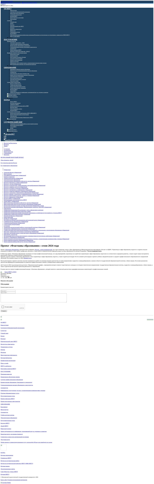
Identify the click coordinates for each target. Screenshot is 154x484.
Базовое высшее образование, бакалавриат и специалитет (16, 382)
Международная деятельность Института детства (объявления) (21, 202)
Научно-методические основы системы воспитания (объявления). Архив (24, 205)
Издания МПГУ (5, 474)
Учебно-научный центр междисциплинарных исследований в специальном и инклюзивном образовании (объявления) (36, 230)
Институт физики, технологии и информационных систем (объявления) (23, 194)
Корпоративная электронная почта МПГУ (15, 200)
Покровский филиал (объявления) (13, 215)
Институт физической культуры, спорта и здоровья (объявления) (21, 195)
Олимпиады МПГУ (6, 458)
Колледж (6, 144)
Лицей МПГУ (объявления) (11, 201)
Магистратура (4, 409)
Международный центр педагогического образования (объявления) (22, 204)
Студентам (7, 149)
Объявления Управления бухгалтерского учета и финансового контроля (23, 210)
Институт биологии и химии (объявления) (15, 182)
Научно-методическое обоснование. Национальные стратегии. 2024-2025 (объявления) (27, 207)
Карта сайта (4, 480)
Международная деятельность (9, 355)
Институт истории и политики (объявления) (16, 188)
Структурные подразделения (12, 224)
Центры (3, 349)
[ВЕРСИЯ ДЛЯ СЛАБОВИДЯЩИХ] (9, 134)
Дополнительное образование (12, 179)
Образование (7, 208)
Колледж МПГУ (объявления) (12, 198)
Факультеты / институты (10, 234)
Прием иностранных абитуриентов (10, 401)
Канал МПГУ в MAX (10, 272)
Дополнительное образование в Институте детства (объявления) (21, 181)
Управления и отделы (7, 347)
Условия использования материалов (17, 480)
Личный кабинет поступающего (11, 2)
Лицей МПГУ (4, 426)
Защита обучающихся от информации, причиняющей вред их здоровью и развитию (24, 431)
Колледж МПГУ (5, 423)
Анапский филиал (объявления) (12, 172)
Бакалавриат (4, 407)
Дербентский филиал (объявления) (13, 178)
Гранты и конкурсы (9, 177)
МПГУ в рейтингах (6, 366)
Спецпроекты (7, 153)
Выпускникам (8, 174)
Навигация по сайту (7, 5)
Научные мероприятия (7, 455)
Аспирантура (4, 388)
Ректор (2, 336)
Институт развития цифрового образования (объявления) (19, 191)
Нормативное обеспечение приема (10, 377)
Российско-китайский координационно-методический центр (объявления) (24, 220)
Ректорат (3, 338)
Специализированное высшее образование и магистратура (17, 385)
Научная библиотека (6, 358)
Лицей (5, 146)
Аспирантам (7, 150)
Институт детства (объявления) (12, 184)
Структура (3, 330)
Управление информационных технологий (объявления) (19, 228)
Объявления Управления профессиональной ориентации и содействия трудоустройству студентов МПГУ (33, 213)
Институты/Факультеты (10, 143)
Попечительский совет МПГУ (9, 341)
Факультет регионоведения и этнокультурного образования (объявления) (24, 233)
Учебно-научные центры (7, 415)
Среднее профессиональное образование (12, 379)
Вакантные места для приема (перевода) (12, 434)
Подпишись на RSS (7, 1)
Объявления (7, 169)
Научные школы (5, 466)
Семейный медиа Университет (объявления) (16, 221)
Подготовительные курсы (8, 396)
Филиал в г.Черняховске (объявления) (14, 237)
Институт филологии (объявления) (13, 197)
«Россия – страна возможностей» (43, 249)
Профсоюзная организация (8, 360)
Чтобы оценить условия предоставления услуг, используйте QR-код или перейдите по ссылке (26, 442)
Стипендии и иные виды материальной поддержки (15, 437)
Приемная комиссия (6, 374)
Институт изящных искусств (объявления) (15, 187)
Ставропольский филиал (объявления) (14, 223)
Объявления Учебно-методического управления (17, 214)
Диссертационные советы (8, 469)
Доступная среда (5, 439)
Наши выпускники (6, 428)
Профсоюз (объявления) (10, 218)
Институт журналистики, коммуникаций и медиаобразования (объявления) (24, 185)
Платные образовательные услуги (10, 393)
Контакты (6, 154)
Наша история (4, 325)
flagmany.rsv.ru (27, 258)
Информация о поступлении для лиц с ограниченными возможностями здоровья (23, 390)
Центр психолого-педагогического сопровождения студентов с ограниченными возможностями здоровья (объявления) (36, 239)
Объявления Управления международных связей (17, 211)
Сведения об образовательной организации (12, 328)
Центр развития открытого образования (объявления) (18, 240)
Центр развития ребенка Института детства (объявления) (19, 241)
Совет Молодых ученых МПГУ (9, 471)
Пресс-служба (4, 363)
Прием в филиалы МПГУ (8, 398)
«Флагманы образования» (12, 249)
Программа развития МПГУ (8, 368)
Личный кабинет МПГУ (30, 2)
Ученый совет (4, 333)
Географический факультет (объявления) (15, 175)
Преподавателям (8, 151)
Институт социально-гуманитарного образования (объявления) (21, 192)
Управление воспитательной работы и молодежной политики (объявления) (24, 227)
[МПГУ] (3, 4)
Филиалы (3, 352)
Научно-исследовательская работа (10, 460)
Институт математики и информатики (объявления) (18, 189)
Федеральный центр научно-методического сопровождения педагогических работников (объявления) (32, 236)
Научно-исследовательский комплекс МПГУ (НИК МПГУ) (17, 463)
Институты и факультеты (7, 344)
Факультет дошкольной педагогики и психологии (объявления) (21, 231)
